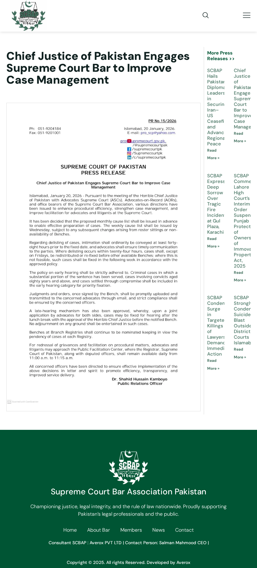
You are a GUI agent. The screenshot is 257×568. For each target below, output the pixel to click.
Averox (183, 562)
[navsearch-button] (202, 15)
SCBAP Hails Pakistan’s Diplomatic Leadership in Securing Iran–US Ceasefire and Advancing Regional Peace (220, 107)
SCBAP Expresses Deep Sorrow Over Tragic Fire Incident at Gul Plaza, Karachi (219, 204)
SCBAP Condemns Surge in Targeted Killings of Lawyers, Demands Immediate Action (219, 325)
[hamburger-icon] (247, 16)
